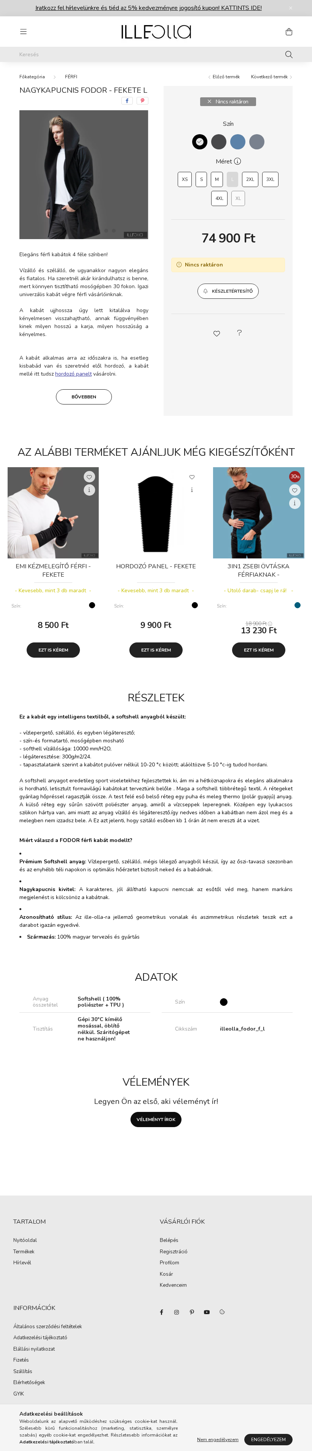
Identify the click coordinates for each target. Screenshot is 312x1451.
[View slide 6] (98, 231)
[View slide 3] (76, 231)
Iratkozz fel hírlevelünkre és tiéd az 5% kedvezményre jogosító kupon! (148, 8)
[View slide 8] (114, 231)
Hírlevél (22, 1263)
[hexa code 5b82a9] (237, 141)
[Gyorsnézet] (89, 490)
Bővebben (84, 397)
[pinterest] (142, 101)
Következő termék (270, 77)
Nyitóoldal (25, 1241)
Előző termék (226, 77)
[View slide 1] (57, 231)
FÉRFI (71, 77)
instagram (176, 1312)
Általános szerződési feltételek (47, 1327)
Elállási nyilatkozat (34, 1349)
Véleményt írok (156, 1119)
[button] (227, 291)
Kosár (166, 1275)
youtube (207, 1312)
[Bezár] (290, 8)
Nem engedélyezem (218, 1440)
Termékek (23, 1252)
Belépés (169, 1241)
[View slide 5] (91, 231)
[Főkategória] (32, 77)
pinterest (191, 1312)
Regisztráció (174, 1252)
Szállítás (22, 1372)
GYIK (18, 1394)
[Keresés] (289, 54)
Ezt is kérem (53, 650)
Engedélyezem (268, 1440)
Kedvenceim (173, 1286)
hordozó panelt (73, 373)
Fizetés (21, 1360)
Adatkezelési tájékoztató (40, 1338)
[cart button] (288, 31)
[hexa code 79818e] (256, 141)
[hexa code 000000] (199, 141)
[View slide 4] (83, 231)
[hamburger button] (23, 31)
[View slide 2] (68, 231)
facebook (161, 1312)
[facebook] (127, 101)
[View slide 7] (106, 231)
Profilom (169, 1263)
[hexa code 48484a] (218, 141)
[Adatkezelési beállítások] (222, 1312)
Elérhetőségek (29, 1383)
